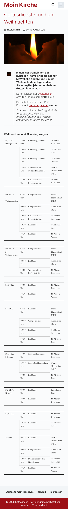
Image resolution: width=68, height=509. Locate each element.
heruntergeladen (38, 105)
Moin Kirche (20, 4)
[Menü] (61, 5)
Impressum (56, 491)
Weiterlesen (45, 93)
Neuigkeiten (13, 30)
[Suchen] (53, 4)
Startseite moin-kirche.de (20, 491)
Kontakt (41, 491)
